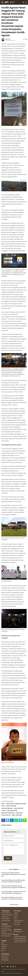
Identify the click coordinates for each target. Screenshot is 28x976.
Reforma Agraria (6, 936)
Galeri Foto (4, 945)
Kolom (15, 918)
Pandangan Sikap (18, 920)
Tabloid (3, 948)
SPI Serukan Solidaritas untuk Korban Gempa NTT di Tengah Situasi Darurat (12, 898)
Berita (15, 917)
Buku (3, 943)
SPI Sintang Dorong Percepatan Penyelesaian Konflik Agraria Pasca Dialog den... (13, 874)
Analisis (16, 915)
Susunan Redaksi (6, 920)
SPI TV (3, 950)
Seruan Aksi (17, 922)
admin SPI (7, 39)
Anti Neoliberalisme (7, 926)
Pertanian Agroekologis (8, 934)
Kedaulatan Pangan (7, 930)
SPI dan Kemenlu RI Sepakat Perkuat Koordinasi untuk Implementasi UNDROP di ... (14, 886)
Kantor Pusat (5, 917)
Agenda (16, 913)
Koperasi (4, 932)
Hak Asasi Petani (6, 928)
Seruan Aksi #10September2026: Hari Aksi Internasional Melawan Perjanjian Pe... (13, 881)
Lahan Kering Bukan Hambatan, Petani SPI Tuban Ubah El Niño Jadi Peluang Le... (13, 892)
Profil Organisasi (6, 913)
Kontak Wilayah (6, 918)
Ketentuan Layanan (16, 969)
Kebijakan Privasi (6, 969)
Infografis (4, 946)
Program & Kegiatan (7, 915)
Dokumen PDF (5, 956)
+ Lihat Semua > (14, 904)
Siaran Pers (17, 924)
